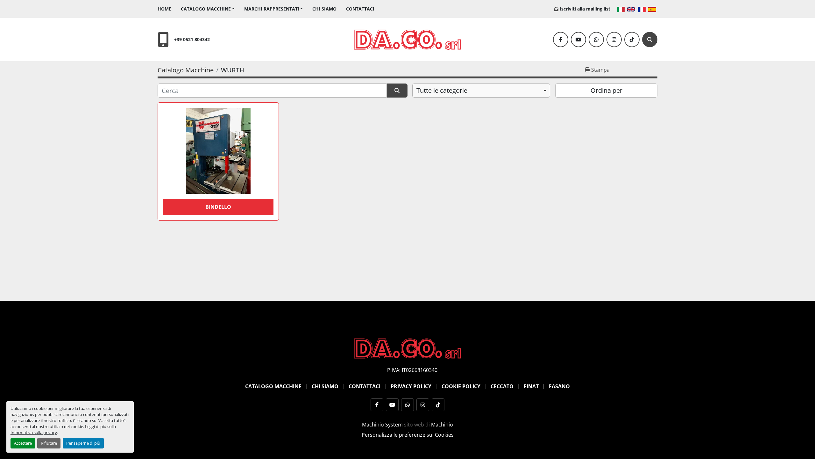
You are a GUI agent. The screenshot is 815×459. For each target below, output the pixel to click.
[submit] (397, 91)
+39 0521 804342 (192, 39)
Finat (531, 386)
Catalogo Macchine (206, 9)
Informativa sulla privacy (34, 432)
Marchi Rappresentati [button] (271, 9)
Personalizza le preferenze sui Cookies (408, 434)
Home (164, 9)
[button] (208, 8)
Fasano (559, 386)
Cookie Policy (461, 386)
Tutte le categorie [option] (441, 90)
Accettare (23, 443)
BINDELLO (218, 206)
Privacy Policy (411, 386)
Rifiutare (49, 443)
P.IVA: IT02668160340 (412, 370)
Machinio (442, 424)
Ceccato (502, 386)
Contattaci (360, 9)
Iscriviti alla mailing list (585, 9)
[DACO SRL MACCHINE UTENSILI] (407, 348)
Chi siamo (324, 9)
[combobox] (481, 91)
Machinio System (382, 424)
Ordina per (606, 90)
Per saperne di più (83, 443)
